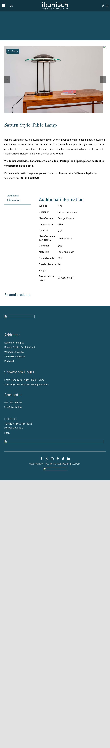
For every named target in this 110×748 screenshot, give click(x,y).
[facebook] (41, 458)
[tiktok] (63, 458)
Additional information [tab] (13, 198)
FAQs (7, 432)
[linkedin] (68, 458)
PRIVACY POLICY (13, 428)
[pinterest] (57, 458)
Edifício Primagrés (14, 342)
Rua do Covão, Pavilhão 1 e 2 (19, 347)
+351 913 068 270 (13, 402)
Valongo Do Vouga (14, 351)
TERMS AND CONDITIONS (18, 423)
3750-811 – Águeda (14, 356)
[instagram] (52, 458)
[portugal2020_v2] (53, 441)
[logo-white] (55, 3)
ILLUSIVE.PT (75, 464)
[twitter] (47, 458)
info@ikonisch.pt (13, 407)
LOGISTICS (10, 418)
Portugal (9, 361)
